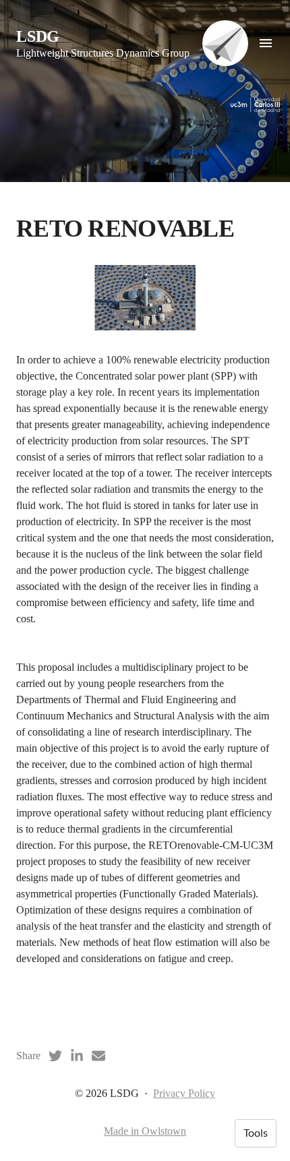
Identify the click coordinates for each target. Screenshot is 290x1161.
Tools (255, 1133)
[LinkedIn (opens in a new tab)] (77, 1056)
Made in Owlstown (145, 1131)
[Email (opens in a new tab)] (98, 1056)
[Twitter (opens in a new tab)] (55, 1056)
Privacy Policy (184, 1093)
